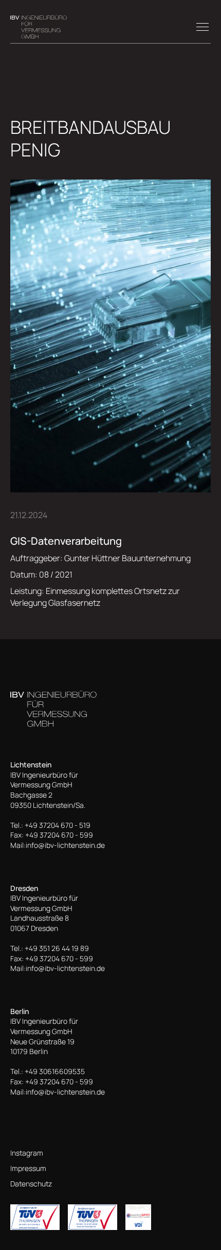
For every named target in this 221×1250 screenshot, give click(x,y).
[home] (38, 26)
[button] (200, 26)
